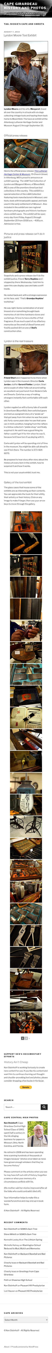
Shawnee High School (22, 1280)
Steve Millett (10, 1234)
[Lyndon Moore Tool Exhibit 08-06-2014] (26, 522)
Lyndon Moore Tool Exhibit (20, 35)
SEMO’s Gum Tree (28, 1229)
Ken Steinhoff (10, 1229)
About (6, 1347)
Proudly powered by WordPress (24, 1347)
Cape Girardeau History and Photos (25, 6)
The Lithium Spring (33, 1240)
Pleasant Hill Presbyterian (32, 1285)
